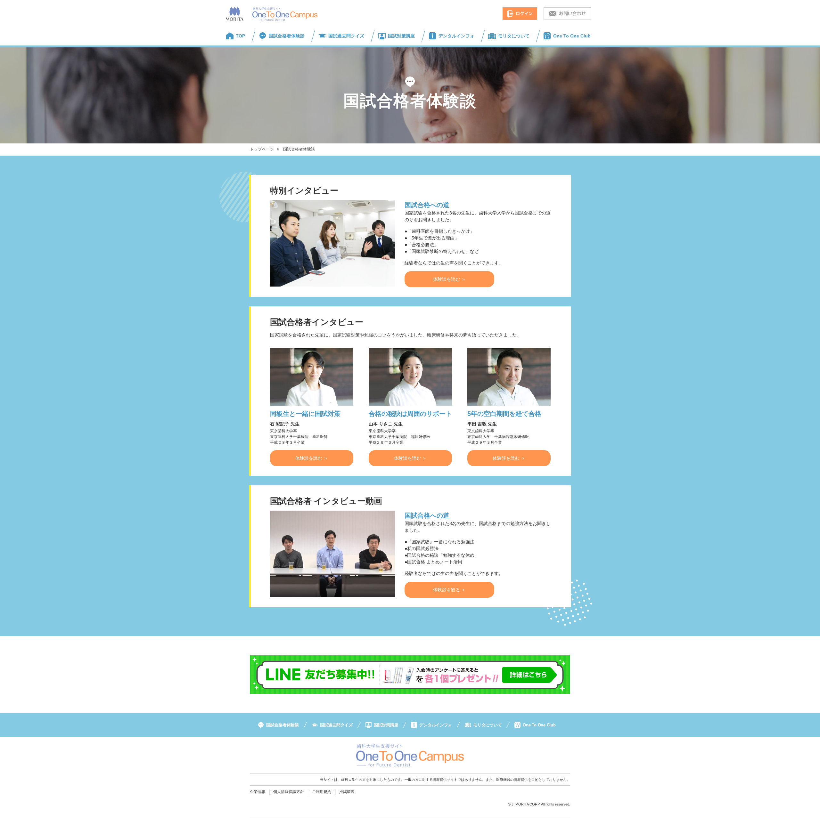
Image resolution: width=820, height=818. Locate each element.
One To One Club (572, 35)
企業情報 (257, 792)
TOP (240, 35)
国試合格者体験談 (287, 35)
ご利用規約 (321, 792)
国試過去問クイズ (346, 35)
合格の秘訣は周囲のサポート (410, 413)
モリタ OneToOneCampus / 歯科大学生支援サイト (271, 14)
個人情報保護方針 (288, 792)
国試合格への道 (427, 204)
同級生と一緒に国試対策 (305, 413)
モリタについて (513, 35)
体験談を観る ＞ (449, 589)
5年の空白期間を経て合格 (504, 413)
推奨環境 (347, 792)
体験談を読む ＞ (449, 279)
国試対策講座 (401, 35)
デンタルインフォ (456, 35)
